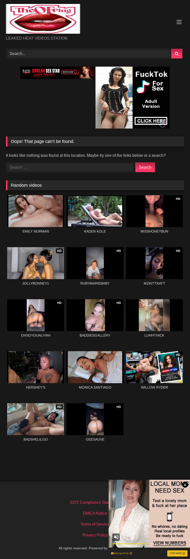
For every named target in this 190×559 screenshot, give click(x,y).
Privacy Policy (95, 535)
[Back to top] (174, 544)
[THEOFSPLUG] (95, 19)
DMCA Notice (95, 513)
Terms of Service (95, 524)
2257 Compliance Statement (95, 502)
